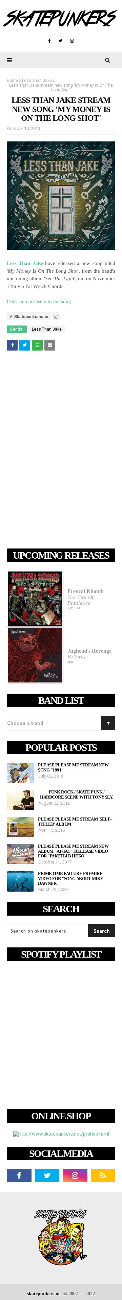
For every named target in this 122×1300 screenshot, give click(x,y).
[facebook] (49, 41)
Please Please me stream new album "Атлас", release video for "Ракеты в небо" (73, 851)
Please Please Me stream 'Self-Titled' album (74, 821)
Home (12, 80)
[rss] (103, 1175)
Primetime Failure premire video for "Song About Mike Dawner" (70, 878)
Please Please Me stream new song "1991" (73, 767)
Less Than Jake (37, 80)
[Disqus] (61, 450)
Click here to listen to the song (39, 301)
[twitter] (60, 41)
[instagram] (72, 41)
